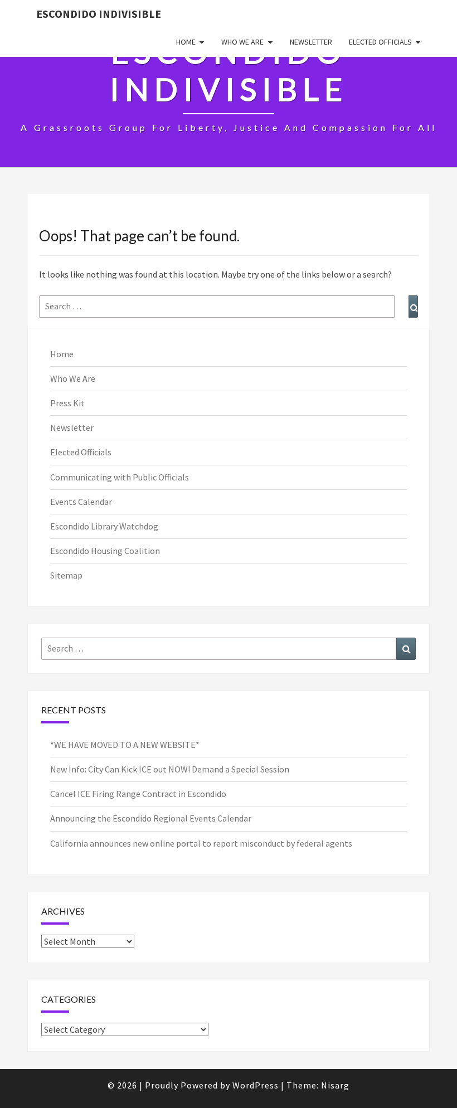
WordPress (255, 1085)
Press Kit (67, 403)
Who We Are (242, 42)
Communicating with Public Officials (119, 477)
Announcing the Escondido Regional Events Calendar (150, 818)
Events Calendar (81, 501)
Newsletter (311, 42)
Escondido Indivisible (98, 14)
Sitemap (66, 575)
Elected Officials (380, 42)
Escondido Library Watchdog (104, 526)
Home (186, 42)
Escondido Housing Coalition (105, 550)
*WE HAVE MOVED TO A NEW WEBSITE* (125, 744)
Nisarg (335, 1085)
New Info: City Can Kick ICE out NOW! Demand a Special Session (169, 769)
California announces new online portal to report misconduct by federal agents (201, 843)
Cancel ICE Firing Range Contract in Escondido (138, 793)
